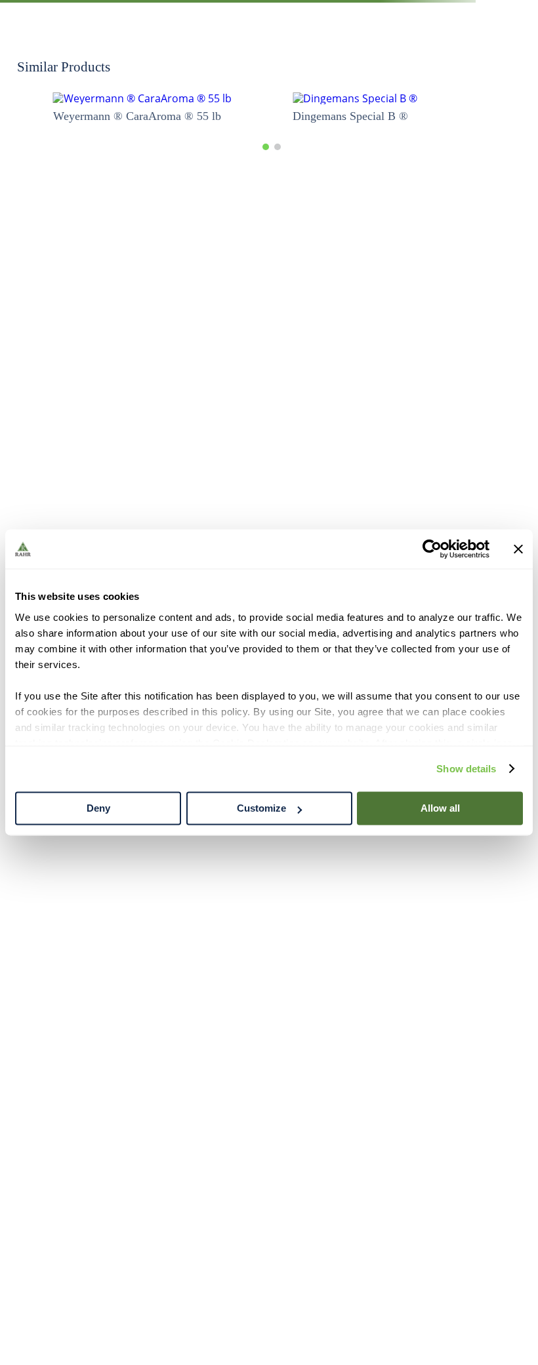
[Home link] (19, 107)
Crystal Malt (151, 106)
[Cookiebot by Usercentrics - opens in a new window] (432, 549)
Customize (261, 808)
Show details (466, 768)
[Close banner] (518, 548)
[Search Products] (511, 65)
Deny (98, 808)
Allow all (440, 808)
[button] (265, 988)
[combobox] (269, 64)
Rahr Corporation (194, 1250)
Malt (103, 106)
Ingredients (58, 106)
